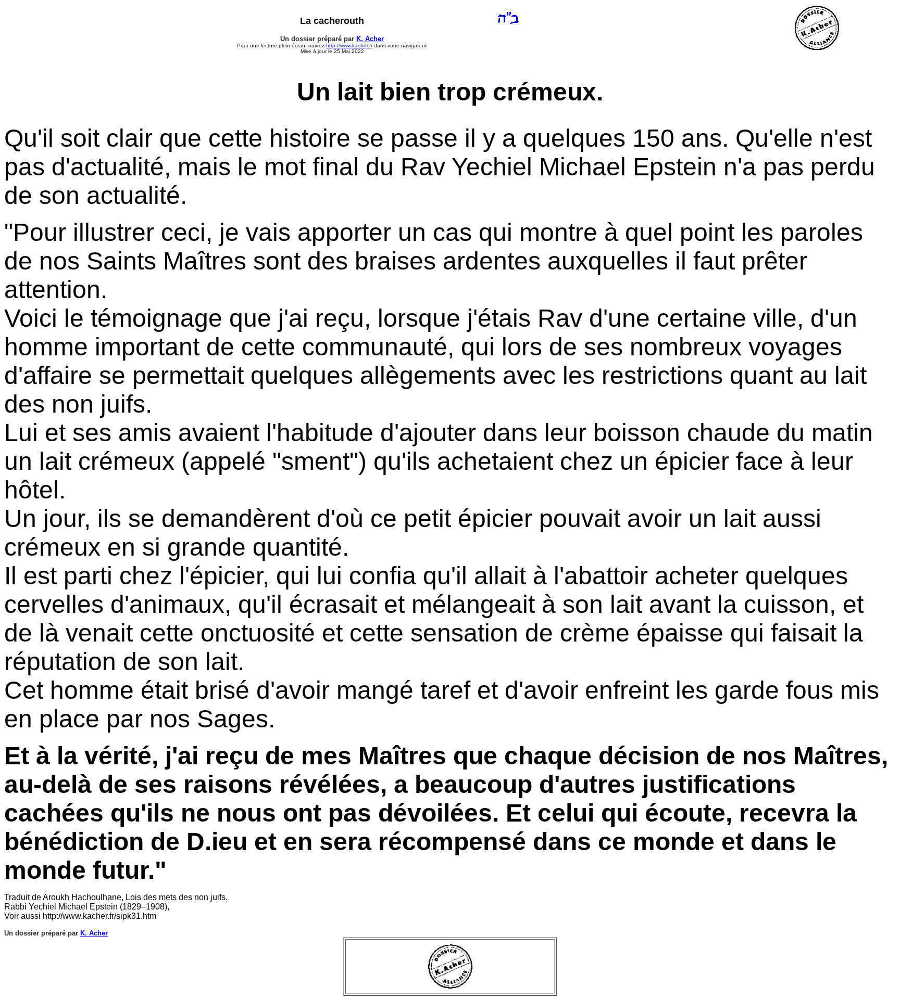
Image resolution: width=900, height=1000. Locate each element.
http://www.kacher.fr (349, 45)
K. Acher (370, 39)
